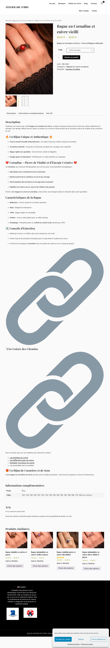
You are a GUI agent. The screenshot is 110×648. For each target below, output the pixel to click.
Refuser (81, 639)
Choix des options (14, 566)
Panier (94, 11)
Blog (86, 3)
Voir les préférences (98, 639)
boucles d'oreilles (73, 69)
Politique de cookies (73, 644)
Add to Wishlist (11, 561)
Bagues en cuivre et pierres (23, 21)
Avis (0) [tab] (49, 113)
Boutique (61, 3)
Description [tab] (11, 113)
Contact (94, 3)
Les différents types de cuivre (22, 460)
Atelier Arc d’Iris (74, 3)
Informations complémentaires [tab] (31, 113)
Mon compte (84, 11)
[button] (50, 60)
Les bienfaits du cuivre (19, 458)
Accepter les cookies (63, 639)
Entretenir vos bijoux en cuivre (22, 463)
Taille (60, 50)
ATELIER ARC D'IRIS (16, 7)
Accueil (52, 3)
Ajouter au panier (71, 57)
